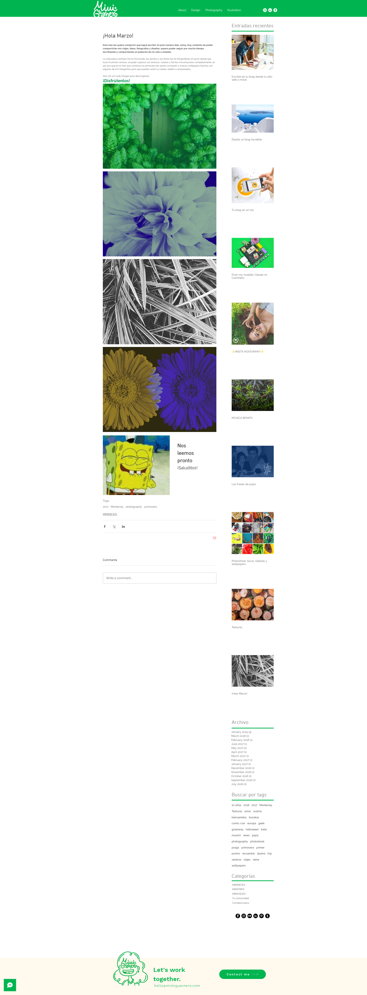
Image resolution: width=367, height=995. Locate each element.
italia (264, 829)
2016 (246, 805)
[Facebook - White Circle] (275, 10)
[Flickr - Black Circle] (249, 916)
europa (251, 823)
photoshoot (257, 841)
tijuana (261, 853)
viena (256, 859)
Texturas (237, 811)
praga (235, 847)
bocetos (254, 817)
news (246, 835)
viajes (247, 859)
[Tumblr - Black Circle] (267, 916)
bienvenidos (239, 817)
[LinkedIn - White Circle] (270, 10)
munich (236, 835)
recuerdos (248, 853)
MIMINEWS (110, 514)
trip (270, 853)
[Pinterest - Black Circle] (261, 916)
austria (257, 811)
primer (260, 847)
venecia (236, 859)
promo (236, 853)
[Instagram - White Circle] (265, 10)
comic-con (238, 823)
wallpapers (239, 865)
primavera (150, 506)
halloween (252, 829)
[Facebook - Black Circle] (237, 916)
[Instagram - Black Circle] (243, 916)
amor (247, 811)
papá (255, 835)
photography (134, 506)
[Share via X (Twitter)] (114, 526)
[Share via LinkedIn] (123, 526)
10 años (236, 805)
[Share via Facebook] (104, 526)
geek (261, 823)
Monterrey (117, 506)
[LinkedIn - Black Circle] (255, 916)
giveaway (238, 829)
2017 (105, 506)
